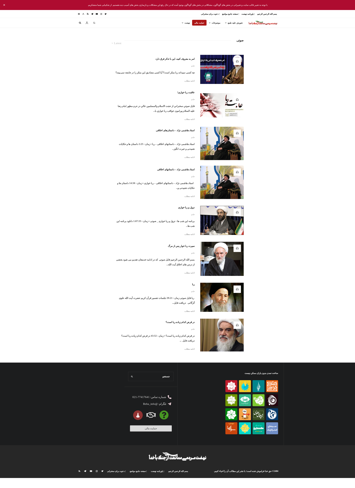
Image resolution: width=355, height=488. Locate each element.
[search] (132, 376)
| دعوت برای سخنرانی (210, 14)
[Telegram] (92, 14)
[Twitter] (105, 14)
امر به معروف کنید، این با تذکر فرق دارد (175, 58)
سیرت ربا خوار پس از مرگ (181, 246)
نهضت (187, 23)
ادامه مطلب (189, 81)
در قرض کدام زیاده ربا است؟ (180, 322)
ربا (193, 284)
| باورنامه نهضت (248, 14)
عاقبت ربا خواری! (186, 92)
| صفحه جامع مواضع (230, 14)
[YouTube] (96, 14)
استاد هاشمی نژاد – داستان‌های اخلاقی (175, 130)
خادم (193, 66)
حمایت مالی (199, 23)
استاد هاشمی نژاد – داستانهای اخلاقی (176, 169)
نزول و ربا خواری (186, 207)
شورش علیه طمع (235, 23)
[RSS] (88, 14)
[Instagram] (101, 14)
